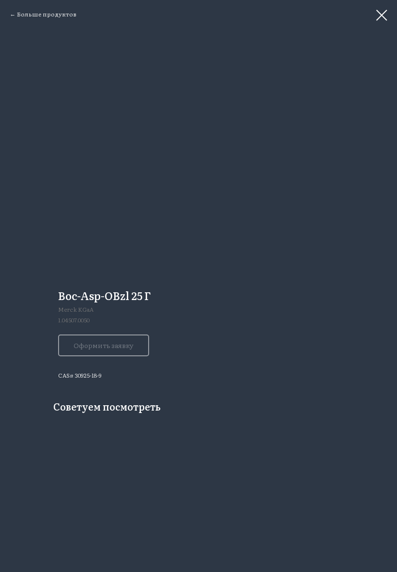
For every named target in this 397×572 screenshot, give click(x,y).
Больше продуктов (46, 14)
